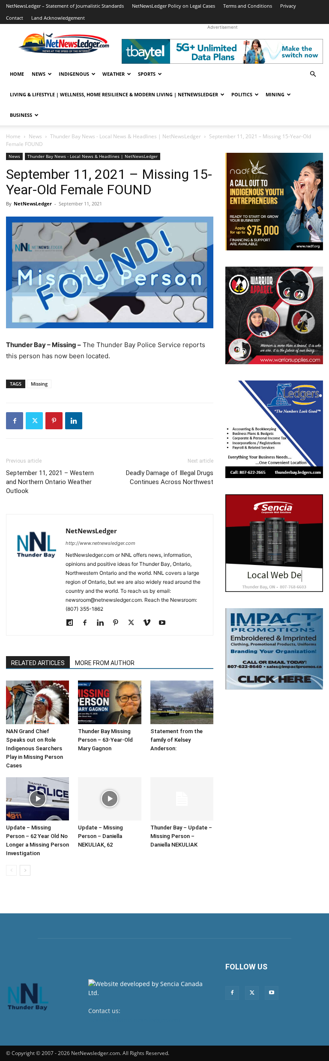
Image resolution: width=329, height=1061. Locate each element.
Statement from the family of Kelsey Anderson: (176, 740)
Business (21, 115)
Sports (147, 74)
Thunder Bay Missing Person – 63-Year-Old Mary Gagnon (105, 740)
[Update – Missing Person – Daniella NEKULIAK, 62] (109, 798)
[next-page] (25, 870)
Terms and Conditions (247, 6)
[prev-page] (11, 870)
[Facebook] (14, 420)
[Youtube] (165, 623)
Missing (39, 383)
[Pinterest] (54, 420)
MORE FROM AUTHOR (105, 663)
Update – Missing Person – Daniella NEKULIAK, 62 (100, 836)
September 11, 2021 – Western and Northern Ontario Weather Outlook (50, 482)
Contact (14, 18)
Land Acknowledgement (58, 18)
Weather (113, 74)
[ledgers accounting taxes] (274, 429)
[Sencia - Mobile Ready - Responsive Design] (274, 543)
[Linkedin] (73, 420)
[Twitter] (34, 420)
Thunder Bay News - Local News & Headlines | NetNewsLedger (125, 136)
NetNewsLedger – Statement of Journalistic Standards (65, 6)
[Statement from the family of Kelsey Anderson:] (181, 702)
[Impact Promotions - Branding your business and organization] (274, 649)
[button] (312, 74)
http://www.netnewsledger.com (100, 543)
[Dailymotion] (73, 623)
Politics (241, 94)
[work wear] (274, 315)
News (38, 74)
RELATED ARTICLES (38, 663)
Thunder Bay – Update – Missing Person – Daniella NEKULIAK (181, 836)
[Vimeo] (150, 623)
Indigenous (74, 74)
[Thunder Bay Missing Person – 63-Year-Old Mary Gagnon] (109, 702)
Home (17, 74)
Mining (275, 94)
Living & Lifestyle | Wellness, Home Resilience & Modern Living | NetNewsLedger (114, 94)
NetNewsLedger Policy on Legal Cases (173, 6)
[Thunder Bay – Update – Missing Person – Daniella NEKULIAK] (181, 798)
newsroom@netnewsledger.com (134, 1020)
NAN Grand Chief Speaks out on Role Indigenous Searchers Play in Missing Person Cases (34, 748)
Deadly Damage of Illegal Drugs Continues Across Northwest (169, 477)
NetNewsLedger (33, 203)
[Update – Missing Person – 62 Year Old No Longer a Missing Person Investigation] (37, 798)
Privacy (288, 6)
